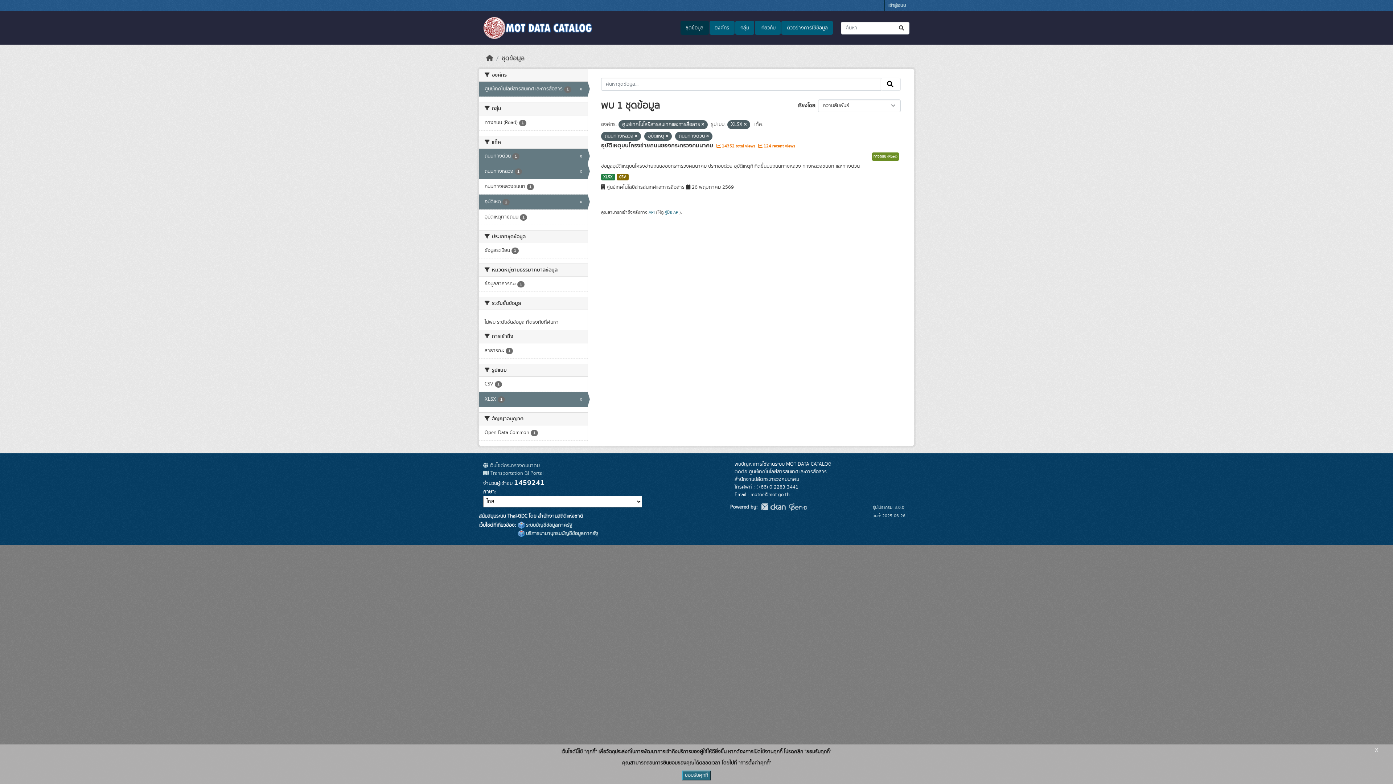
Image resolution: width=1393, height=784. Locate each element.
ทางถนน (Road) (885, 156)
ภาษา (489, 491)
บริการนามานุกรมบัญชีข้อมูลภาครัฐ (561, 533)
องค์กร (722, 28)
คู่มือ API (672, 212)
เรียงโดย (806, 105)
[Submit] (902, 28)
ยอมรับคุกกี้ (696, 775)
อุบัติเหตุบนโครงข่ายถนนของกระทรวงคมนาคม (658, 145)
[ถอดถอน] (703, 125)
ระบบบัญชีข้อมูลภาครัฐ (548, 525)
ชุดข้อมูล (694, 28)
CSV (622, 177)
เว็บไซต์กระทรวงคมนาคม (514, 465)
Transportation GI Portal (516, 473)
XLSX (608, 177)
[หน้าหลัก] (489, 58)
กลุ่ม (744, 28)
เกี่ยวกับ (768, 28)
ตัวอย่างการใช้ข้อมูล (807, 28)
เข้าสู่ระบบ (897, 5)
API (652, 212)
